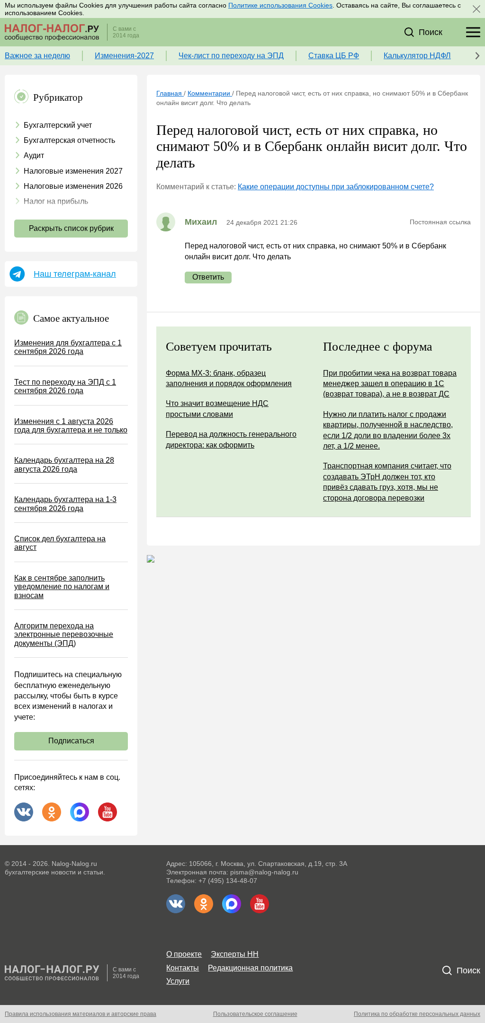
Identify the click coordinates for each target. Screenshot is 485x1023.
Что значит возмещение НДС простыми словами (217, 408)
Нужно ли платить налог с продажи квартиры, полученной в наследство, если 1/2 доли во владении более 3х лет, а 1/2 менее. (388, 430)
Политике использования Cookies (280, 5)
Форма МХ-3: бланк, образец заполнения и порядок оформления (229, 378)
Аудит (34, 155)
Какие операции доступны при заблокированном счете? (336, 187)
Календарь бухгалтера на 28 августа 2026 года (64, 464)
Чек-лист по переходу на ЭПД (231, 56)
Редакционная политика (250, 968)
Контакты (182, 968)
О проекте (184, 954)
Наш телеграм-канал (75, 274)
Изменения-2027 (124, 56)
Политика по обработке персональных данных (417, 1014)
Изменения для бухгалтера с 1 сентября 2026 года (68, 347)
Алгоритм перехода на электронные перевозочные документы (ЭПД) (63, 634)
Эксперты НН (235, 954)
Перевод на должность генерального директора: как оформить (231, 439)
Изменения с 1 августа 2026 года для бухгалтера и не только (70, 425)
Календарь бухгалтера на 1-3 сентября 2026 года (65, 503)
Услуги (177, 981)
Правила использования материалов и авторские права (80, 1014)
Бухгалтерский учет (58, 125)
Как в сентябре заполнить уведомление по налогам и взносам (61, 587)
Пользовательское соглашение (255, 1014)
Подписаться (71, 741)
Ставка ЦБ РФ (333, 56)
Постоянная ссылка (440, 222)
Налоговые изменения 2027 (73, 171)
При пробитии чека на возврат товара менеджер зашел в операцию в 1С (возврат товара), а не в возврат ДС (390, 383)
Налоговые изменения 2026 (73, 186)
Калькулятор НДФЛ (417, 56)
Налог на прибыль (56, 201)
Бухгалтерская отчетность (69, 140)
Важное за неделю (37, 56)
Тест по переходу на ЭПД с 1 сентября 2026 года (65, 386)
